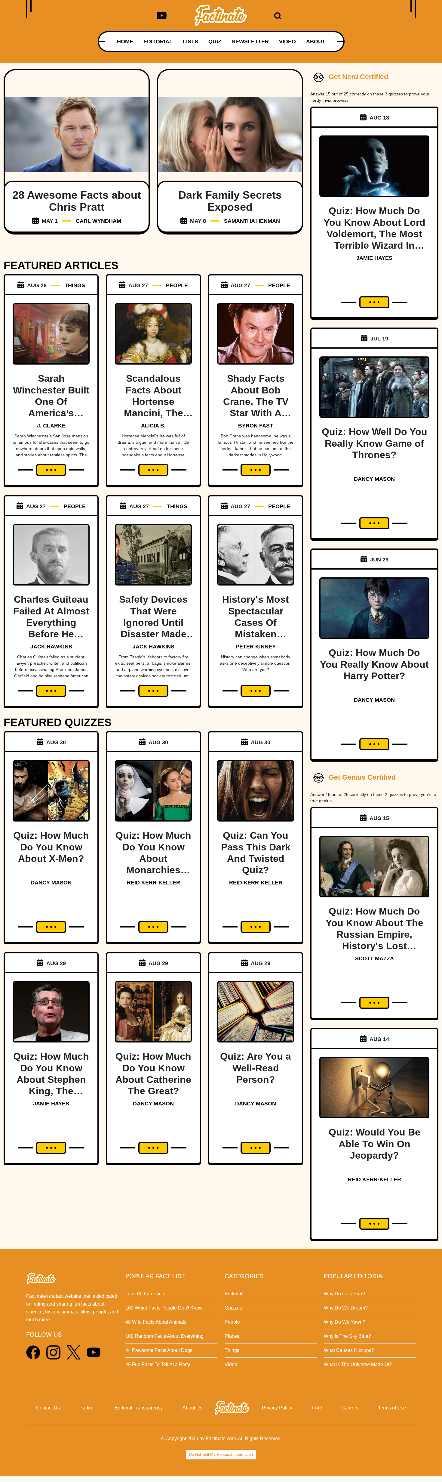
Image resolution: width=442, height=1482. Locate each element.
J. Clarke (51, 426)
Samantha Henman (252, 221)
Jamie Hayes (51, 1104)
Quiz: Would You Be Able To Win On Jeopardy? (374, 1144)
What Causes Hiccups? (349, 1350)
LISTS (190, 42)
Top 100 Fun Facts (145, 1293)
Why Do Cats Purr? (344, 1293)
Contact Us (48, 1407)
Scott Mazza (374, 958)
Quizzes (233, 1307)
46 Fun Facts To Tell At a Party (157, 1364)
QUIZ (214, 42)
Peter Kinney (256, 647)
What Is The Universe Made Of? (358, 1364)
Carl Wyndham (98, 221)
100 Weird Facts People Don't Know (164, 1307)
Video (231, 1364)
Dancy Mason (51, 883)
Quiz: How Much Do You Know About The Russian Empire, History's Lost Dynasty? (374, 934)
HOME (125, 42)
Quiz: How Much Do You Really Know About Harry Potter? (374, 664)
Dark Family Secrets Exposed (230, 201)
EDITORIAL (158, 42)
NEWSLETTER (250, 42)
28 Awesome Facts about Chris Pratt (76, 201)
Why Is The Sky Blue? (347, 1336)
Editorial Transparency (139, 1407)
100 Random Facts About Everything (164, 1336)
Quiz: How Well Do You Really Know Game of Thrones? (374, 443)
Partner (87, 1407)
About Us (192, 1407)
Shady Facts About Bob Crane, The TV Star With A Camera (255, 401)
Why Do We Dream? (346, 1307)
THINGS (75, 285)
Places (232, 1336)
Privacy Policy (277, 1407)
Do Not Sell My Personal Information (221, 1454)
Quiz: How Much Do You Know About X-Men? (51, 847)
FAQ (317, 1407)
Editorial (233, 1293)
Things (232, 1350)
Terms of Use (392, 1407)
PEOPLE (177, 285)
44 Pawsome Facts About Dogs (158, 1350)
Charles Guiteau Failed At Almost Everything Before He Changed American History (51, 634)
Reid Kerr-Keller (153, 883)
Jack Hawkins (51, 647)
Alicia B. (153, 426)
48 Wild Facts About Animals (155, 1322)
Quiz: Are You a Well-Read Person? (255, 1068)
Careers (349, 1407)
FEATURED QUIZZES (58, 722)
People (232, 1322)
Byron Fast (255, 426)
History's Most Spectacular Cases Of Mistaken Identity (255, 622)
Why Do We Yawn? (344, 1322)
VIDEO (287, 42)
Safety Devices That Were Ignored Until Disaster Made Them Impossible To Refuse (153, 634)
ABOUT (315, 42)
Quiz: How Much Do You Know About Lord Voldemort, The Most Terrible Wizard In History (374, 234)
